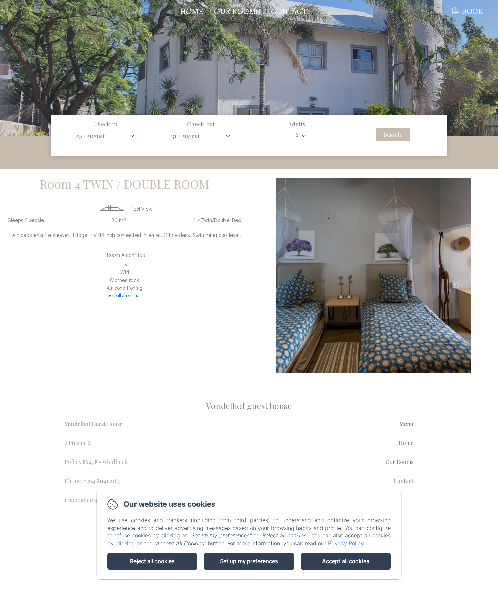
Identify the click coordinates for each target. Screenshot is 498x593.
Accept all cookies (345, 561)
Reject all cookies (152, 561)
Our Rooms (237, 11)
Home (191, 11)
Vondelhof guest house (249, 405)
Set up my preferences (249, 561)
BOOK (472, 11)
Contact (289, 11)
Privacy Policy (346, 543)
